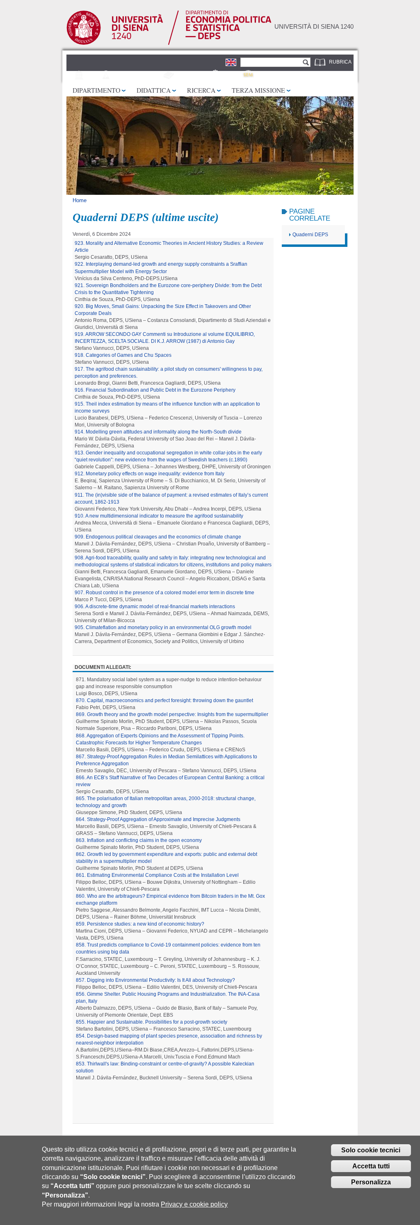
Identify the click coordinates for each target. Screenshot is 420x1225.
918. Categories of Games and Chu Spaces (123, 355)
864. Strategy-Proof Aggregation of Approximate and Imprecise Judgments (158, 819)
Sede (93, 76)
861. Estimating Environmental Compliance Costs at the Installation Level (157, 875)
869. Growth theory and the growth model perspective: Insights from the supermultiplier (172, 714)
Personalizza (371, 1182)
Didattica (154, 90)
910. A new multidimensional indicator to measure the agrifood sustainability (159, 516)
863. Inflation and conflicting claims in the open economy (139, 840)
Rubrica (340, 62)
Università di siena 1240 (314, 26)
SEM (260, 76)
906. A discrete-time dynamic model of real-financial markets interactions (155, 606)
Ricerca (201, 90)
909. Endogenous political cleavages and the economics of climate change (158, 537)
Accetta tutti (371, 1166)
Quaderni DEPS (310, 234)
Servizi (231, 76)
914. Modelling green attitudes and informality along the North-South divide (158, 432)
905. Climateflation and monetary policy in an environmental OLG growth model (163, 627)
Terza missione (258, 90)
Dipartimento (96, 90)
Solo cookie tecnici (370, 1150)
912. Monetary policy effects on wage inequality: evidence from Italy (149, 474)
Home (80, 200)
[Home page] (169, 43)
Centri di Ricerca (138, 76)
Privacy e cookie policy (194, 1204)
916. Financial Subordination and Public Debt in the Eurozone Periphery (155, 390)
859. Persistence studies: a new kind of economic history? (140, 924)
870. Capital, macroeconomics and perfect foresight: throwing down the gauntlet (164, 700)
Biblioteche (192, 76)
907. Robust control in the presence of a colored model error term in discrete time (164, 592)
